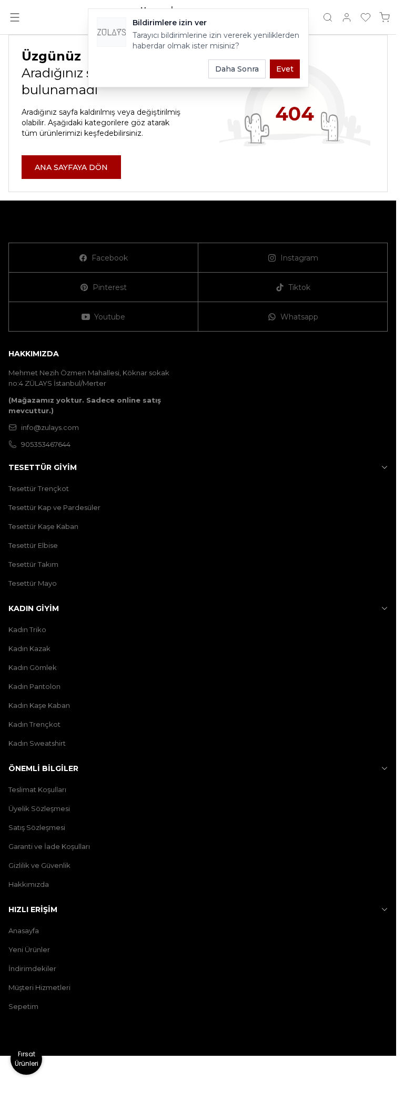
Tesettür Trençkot (38, 488)
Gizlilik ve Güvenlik (39, 865)
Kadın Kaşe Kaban (39, 705)
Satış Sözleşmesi (36, 827)
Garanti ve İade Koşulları (49, 846)
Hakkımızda (28, 884)
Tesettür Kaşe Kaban (43, 526)
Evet (285, 69)
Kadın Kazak (29, 648)
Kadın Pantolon (34, 686)
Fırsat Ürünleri (26, 1058)
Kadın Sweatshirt (37, 743)
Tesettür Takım (33, 564)
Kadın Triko (27, 629)
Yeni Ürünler (29, 949)
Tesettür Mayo (32, 583)
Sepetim (23, 1006)
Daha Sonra (237, 69)
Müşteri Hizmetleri (39, 987)
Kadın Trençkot (34, 724)
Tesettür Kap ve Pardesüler (54, 507)
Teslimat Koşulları (37, 789)
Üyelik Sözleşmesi (39, 808)
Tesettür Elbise (33, 545)
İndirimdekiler (32, 968)
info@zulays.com (50, 427)
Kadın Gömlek (32, 667)
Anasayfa (23, 930)
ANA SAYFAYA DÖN (71, 167)
